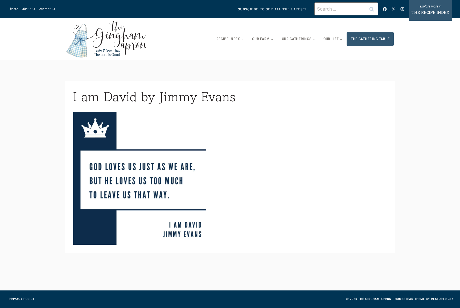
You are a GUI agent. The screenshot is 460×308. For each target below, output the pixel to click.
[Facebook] (385, 9)
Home (14, 9)
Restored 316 (442, 299)
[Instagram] (402, 9)
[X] (393, 9)
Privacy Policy (22, 299)
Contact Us (47, 9)
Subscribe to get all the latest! (272, 9)
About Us (28, 9)
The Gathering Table (370, 39)
